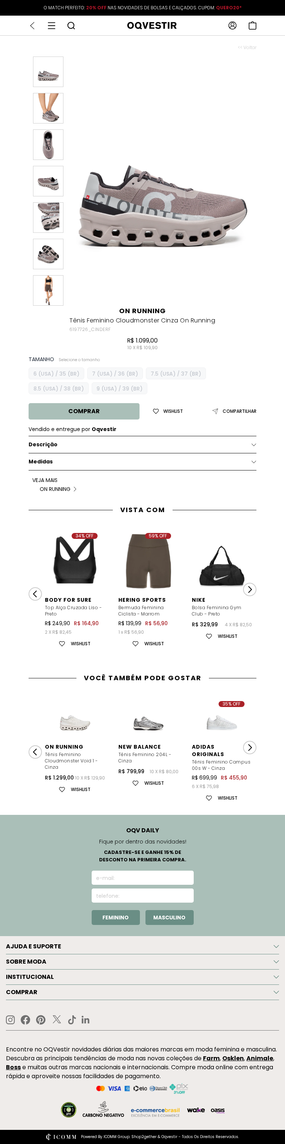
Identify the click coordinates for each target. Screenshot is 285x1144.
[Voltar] (32, 25)
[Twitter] (56, 1019)
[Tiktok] (72, 1020)
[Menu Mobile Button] (51, 25)
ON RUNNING (142, 310)
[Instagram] (10, 1020)
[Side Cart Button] (252, 25)
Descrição (43, 444)
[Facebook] (25, 1020)
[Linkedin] (86, 1020)
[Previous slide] (35, 594)
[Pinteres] (41, 1020)
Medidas (41, 461)
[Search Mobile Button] (71, 25)
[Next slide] (249, 589)
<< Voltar (247, 48)
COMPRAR (84, 411)
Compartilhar (239, 411)
